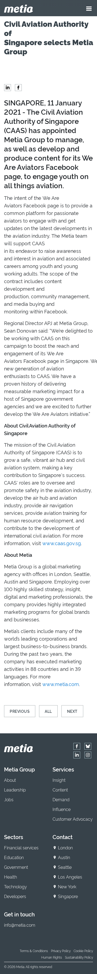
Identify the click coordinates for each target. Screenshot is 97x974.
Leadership (15, 790)
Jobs (8, 799)
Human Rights (51, 957)
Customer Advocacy (73, 819)
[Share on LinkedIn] (7, 87)
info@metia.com (19, 925)
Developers (15, 896)
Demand (61, 799)
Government (16, 867)
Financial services (21, 847)
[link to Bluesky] (87, 746)
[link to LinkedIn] (76, 754)
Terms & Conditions (34, 950)
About (10, 780)
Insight (59, 780)
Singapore (68, 896)
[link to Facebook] (76, 746)
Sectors (13, 836)
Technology (15, 886)
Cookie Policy (83, 950)
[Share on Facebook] (18, 87)
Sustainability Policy (79, 957)
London (65, 847)
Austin (64, 857)
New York (67, 886)
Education (14, 857)
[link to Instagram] (87, 754)
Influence (62, 809)
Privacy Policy (61, 950)
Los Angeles (70, 877)
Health (10, 877)
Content (60, 790)
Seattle (65, 867)
